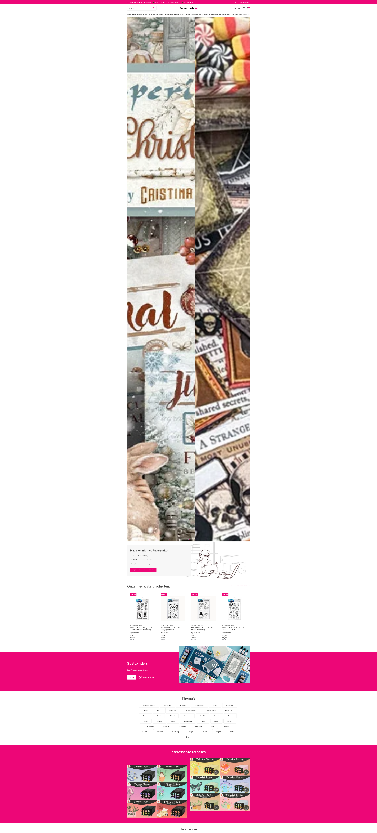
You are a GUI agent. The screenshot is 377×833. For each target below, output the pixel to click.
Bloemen (183, 705)
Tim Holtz (226, 726)
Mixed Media (203, 14)
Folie (188, 14)
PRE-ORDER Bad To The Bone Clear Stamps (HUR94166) (234, 629)
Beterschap (167, 705)
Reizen (229, 721)
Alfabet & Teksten (149, 705)
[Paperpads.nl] (188, 8)
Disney (215, 705)
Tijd (212, 726)
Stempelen (194, 14)
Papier (161, 14)
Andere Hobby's (244, 14)
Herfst (159, 716)
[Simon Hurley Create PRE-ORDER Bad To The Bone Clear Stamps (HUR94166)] (234, 608)
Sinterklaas (166, 726)
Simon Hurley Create (136, 625)
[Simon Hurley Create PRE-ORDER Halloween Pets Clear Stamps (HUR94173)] (203, 608)
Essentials (154, 14)
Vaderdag (145, 732)
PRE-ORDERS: (131, 14)
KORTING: (146, 14)
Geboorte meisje (210, 710)
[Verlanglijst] (243, 8)
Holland (172, 716)
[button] (187, 539)
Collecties (234, 14)
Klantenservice (245, 2)
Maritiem (159, 721)
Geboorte (172, 710)
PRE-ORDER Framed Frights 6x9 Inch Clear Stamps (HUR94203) (141, 629)
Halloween (228, 710)
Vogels (218, 732)
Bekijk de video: (148, 677)
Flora (158, 710)
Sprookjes (182, 726)
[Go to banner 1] (157, 791)
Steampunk (198, 726)
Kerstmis (216, 716)
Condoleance (199, 705)
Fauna (146, 710)
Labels (230, 716)
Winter (232, 732)
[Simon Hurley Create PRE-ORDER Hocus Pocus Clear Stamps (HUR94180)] (173, 608)
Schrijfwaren (213, 14)
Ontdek (131, 677)
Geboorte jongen (190, 710)
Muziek (203, 721)
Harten (145, 716)
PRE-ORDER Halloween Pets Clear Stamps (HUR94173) (203, 629)
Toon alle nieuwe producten (238, 586)
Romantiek (150, 726)
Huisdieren (187, 716)
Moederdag (188, 721)
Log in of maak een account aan (143, 570)
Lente (146, 721)
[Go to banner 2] (220, 784)
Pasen (216, 721)
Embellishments (224, 14)
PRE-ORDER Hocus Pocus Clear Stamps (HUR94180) (171, 629)
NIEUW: (139, 14)
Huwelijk (202, 716)
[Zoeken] (153, 8)
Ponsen (182, 14)
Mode (173, 721)
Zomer (188, 737)
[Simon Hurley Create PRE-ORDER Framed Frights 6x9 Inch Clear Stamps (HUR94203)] (142, 608)
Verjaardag (175, 732)
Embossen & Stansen (172, 14)
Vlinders (204, 732)
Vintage (190, 732)
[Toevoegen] (153, 638)
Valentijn (160, 732)
